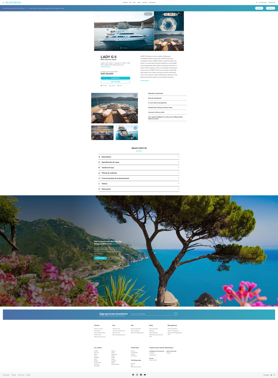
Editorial (133, 363)
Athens (113, 355)
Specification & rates (110, 162)
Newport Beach (115, 364)
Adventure (152, 2)
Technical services (153, 328)
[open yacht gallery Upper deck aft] (110, 128)
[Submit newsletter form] (175, 313)
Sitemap (14, 375)
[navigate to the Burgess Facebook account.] (133, 375)
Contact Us (271, 2)
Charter (125, 2)
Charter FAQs (97, 334)
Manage (144, 2)
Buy (130, 2)
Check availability (115, 81)
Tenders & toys (108, 167)
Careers (133, 354)
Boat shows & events (136, 366)
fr (274, 375)
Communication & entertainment (115, 178)
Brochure (113, 85)
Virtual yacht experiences (119, 330)
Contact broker (115, 78)
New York (96, 352)
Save (121, 85)
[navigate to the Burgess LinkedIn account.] (141, 375)
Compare (105, 85)
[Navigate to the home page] (13, 3)
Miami (113, 352)
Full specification (105, 66)
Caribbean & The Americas (156, 351)
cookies (27, 8)
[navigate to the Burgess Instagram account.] (137, 375)
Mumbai (96, 360)
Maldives (169, 353)
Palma (95, 355)
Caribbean (152, 353)
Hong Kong (114, 354)
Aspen (112, 362)
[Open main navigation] (3, 2)
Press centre (134, 355)
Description (106, 157)
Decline (259, 8)
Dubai (95, 354)
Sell (134, 2)
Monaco (113, 351)
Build (139, 2)
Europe (151, 358)
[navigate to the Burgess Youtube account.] (144, 375)
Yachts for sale (116, 328)
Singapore (96, 357)
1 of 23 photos (148, 14)
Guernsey (96, 364)
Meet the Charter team (100, 336)
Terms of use (21, 375)
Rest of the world (171, 351)
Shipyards (151, 330)
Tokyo (95, 359)
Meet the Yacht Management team (175, 333)
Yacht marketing (135, 330)
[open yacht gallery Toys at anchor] (135, 128)
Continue (270, 8)
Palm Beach (97, 365)
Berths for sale (116, 332)
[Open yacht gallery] (180, 14)
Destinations (97, 330)
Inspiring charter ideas (99, 332)
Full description (144, 80)
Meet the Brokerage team (119, 334)
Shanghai (113, 360)
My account (263, 2)
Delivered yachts (153, 332)
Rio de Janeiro (97, 362)
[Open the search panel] (256, 2)
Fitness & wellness (109, 173)
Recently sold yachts (136, 328)
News (132, 365)
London (96, 351)
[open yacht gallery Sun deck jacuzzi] (135, 95)
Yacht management (172, 328)
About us (133, 351)
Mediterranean (153, 360)
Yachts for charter (98, 328)
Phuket (113, 357)
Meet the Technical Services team (156, 335)
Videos (104, 183)
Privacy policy (6, 375)
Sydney (113, 359)
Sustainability (134, 352)
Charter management (173, 330)
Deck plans (106, 189)
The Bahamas (152, 354)
